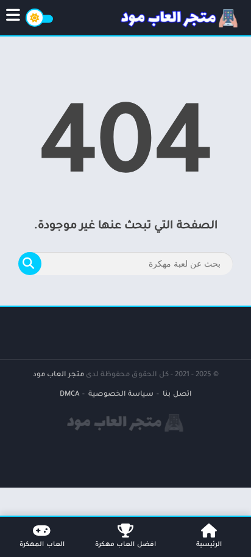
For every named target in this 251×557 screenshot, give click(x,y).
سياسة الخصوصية (121, 395)
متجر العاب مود (58, 375)
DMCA (69, 395)
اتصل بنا (177, 395)
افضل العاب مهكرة (125, 544)
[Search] (29, 263)
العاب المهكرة (42, 544)
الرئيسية (209, 544)
